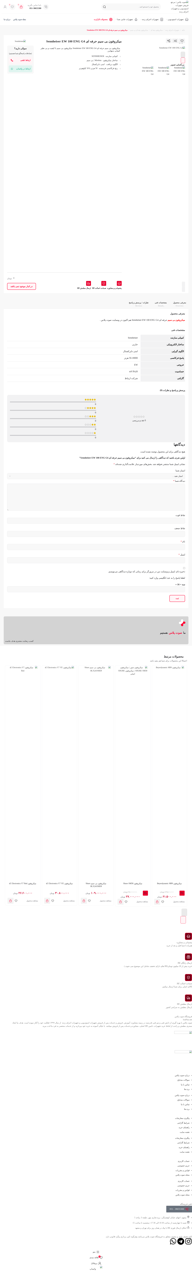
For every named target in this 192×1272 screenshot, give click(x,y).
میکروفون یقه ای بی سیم (139, 30)
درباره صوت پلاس (182, 1075)
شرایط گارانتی (183, 1123)
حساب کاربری (184, 1161)
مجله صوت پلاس (183, 1175)
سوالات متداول (183, 1080)
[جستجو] (104, 6)
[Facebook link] (162, 41)
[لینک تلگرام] (137, 41)
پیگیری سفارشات (182, 1118)
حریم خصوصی (183, 1166)
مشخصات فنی (161, 304)
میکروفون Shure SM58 (132, 883)
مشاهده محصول (179, 902)
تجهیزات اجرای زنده (172, 30)
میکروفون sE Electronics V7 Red (22, 883)
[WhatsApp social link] (144, 41)
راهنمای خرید (184, 1127)
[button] (157, 902)
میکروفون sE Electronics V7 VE (59, 883)
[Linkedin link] (150, 41)
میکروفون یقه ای (157, 30)
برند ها (187, 1089)
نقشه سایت (185, 1132)
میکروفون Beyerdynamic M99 (169, 883)
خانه (183, 30)
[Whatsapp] (173, 1241)
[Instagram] (188, 1241)
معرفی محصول (179, 304)
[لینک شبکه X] (156, 41)
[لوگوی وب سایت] (177, 7)
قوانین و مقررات (183, 1170)
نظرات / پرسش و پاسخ (139, 304)
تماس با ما (185, 1085)
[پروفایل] (5, 7)
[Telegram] (180, 1241)
